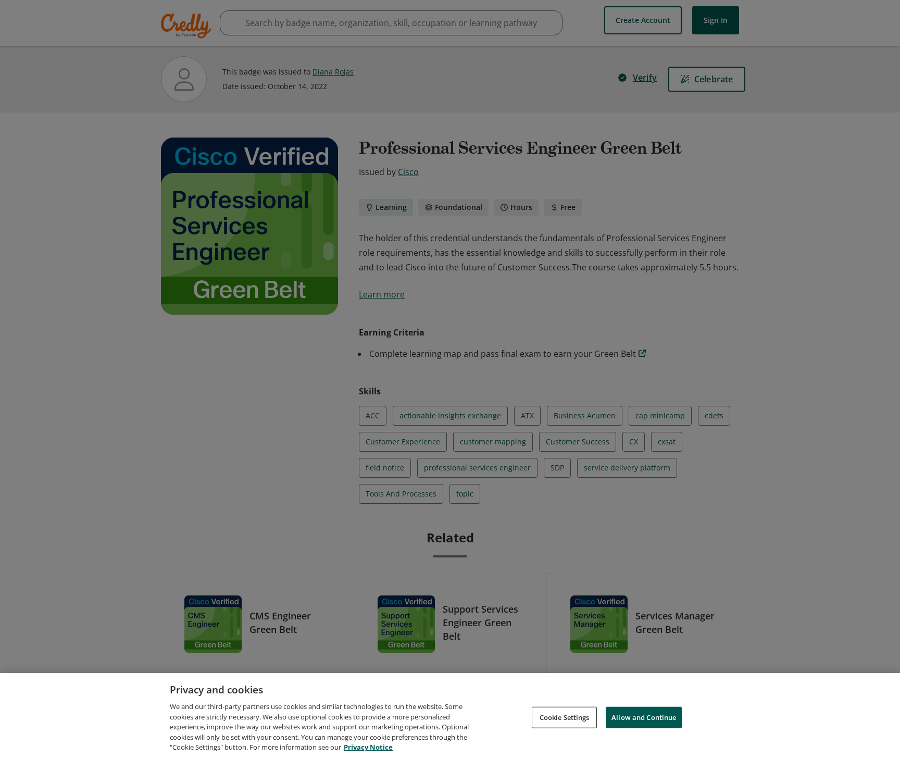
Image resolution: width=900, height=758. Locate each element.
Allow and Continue (643, 717)
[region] (450, 715)
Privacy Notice (368, 747)
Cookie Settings (565, 717)
